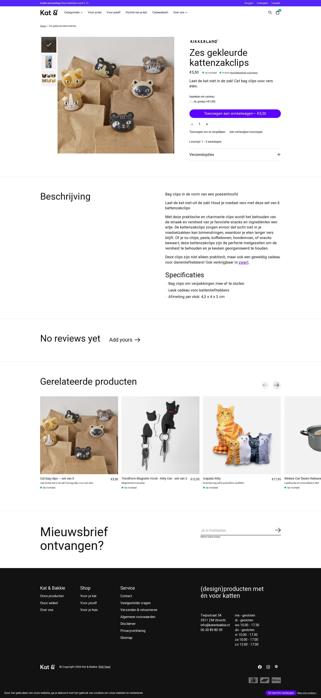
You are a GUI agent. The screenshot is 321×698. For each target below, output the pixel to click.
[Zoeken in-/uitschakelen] (270, 12)
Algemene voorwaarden (137, 616)
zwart (243, 262)
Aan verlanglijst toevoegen (246, 132)
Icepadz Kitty (212, 478)
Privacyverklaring (132, 630)
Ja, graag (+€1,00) (204, 102)
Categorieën (72, 13)
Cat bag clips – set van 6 (57, 478)
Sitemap (126, 637)
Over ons (178, 13)
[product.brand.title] (235, 41)
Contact (126, 596)
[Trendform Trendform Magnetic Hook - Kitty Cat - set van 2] (160, 435)
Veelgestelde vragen (135, 603)
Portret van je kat (136, 13)
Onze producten (52, 596)
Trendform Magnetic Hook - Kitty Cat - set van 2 (154, 478)
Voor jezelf (114, 13)
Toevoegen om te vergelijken (207, 132)
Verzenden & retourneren (138, 609)
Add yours (120, 340)
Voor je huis (89, 609)
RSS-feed (104, 667)
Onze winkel (49, 603)
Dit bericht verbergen (281, 693)
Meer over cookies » (307, 692)
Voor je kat (94, 13)
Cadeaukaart (160, 13)
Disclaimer (128, 623)
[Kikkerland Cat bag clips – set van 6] (79, 435)
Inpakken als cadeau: (202, 97)
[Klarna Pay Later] (276, 682)
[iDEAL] (253, 682)
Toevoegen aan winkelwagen (235, 113)
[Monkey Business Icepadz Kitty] (242, 435)
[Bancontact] (264, 682)
